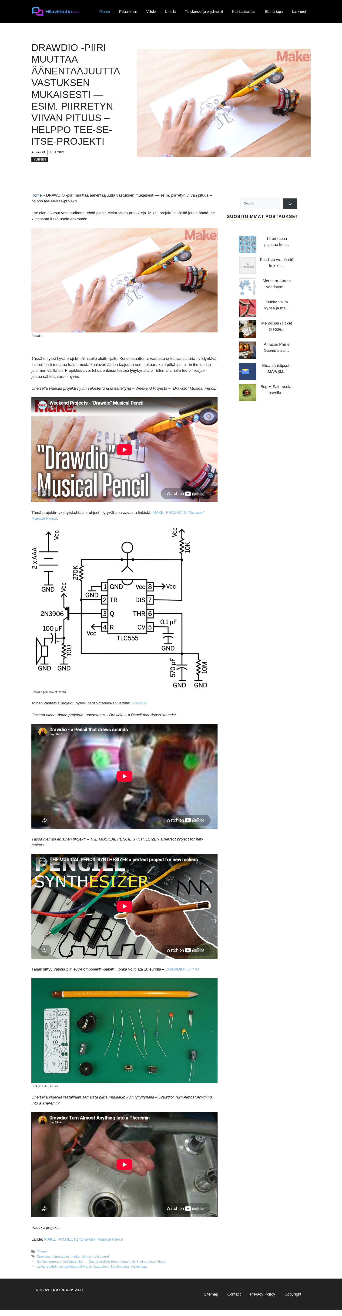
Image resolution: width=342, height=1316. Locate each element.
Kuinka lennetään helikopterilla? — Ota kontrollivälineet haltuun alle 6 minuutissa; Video (101, 1261)
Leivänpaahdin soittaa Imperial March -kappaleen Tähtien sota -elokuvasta (92, 1266)
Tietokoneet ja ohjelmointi (204, 11)
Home (36, 195)
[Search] (290, 203)
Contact (234, 1294)
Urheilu (170, 11)
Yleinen (104, 11)
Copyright (293, 1294)
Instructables (60, 1256)
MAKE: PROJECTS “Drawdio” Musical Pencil (83, 1239)
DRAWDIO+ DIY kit (182, 969)
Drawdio (43, 1256)
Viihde (151, 11)
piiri (84, 1256)
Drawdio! (139, 703)
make (75, 1256)
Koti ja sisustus (243, 11)
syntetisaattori (98, 1256)
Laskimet (299, 11)
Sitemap (211, 1294)
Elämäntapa (274, 11)
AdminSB (38, 152)
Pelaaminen (128, 11)
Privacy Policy (262, 1294)
